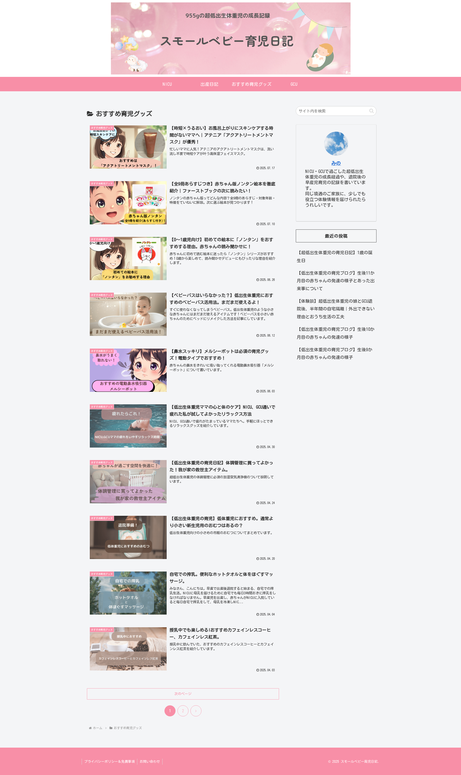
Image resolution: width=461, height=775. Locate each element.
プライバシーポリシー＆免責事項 (109, 761)
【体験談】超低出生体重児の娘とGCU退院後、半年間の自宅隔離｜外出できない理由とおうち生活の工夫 (336, 309)
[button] (371, 111)
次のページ (183, 693)
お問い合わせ (150, 761)
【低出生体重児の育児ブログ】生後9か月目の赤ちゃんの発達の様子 (334, 353)
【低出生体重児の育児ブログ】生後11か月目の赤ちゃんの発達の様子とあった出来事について (336, 281)
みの (336, 163)
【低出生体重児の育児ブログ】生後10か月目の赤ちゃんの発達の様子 (336, 333)
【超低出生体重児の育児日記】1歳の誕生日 (334, 256)
